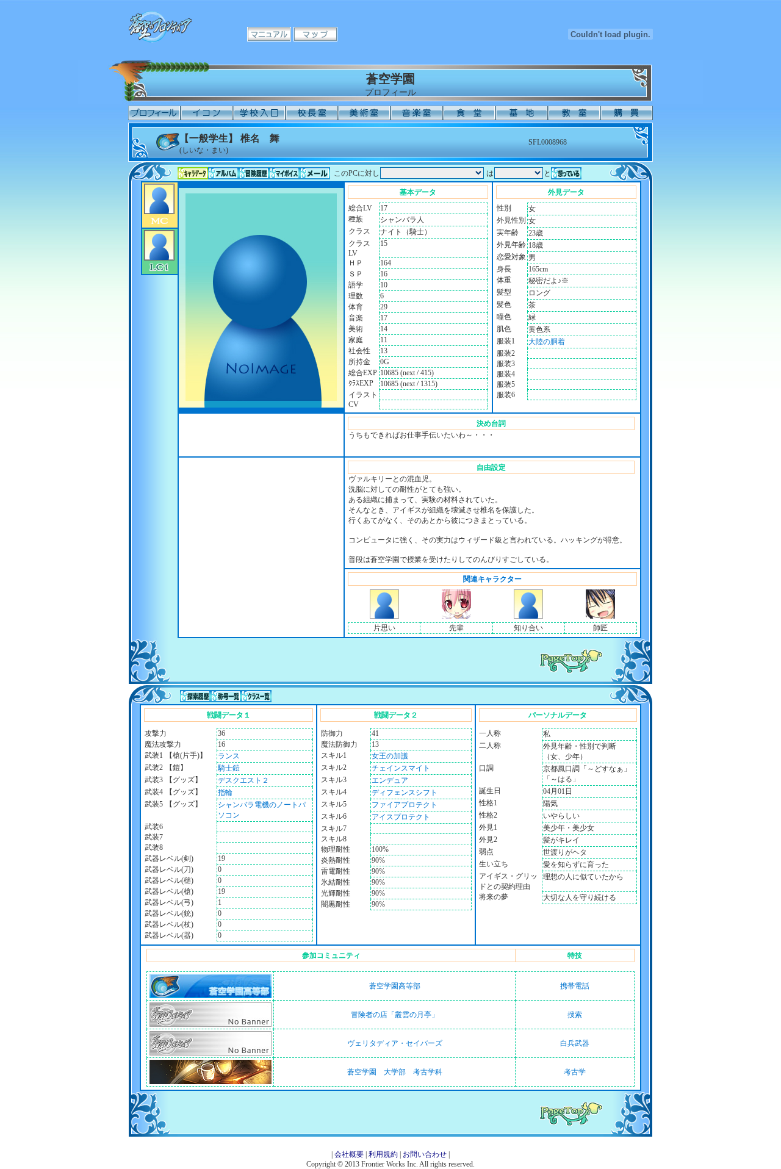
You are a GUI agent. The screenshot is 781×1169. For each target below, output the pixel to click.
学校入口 (259, 113)
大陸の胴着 (546, 341)
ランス (229, 756)
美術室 (364, 113)
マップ (315, 34)
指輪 (225, 792)
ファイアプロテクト (404, 804)
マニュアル (269, 34)
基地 (521, 113)
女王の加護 (390, 756)
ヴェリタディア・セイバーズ (394, 1043)
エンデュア (390, 780)
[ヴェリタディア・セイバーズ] (210, 1053)
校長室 (312, 113)
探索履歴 (195, 696)
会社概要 (349, 1154)
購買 (626, 113)
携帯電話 (574, 986)
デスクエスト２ (243, 780)
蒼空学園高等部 (394, 986)
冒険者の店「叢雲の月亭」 (395, 1014)
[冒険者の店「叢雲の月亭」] (210, 1024)
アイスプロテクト (401, 817)
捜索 (574, 1014)
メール (315, 173)
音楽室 (416, 113)
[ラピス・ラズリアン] (528, 616)
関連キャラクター (492, 579)
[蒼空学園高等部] (210, 995)
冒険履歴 (254, 173)
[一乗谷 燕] (600, 616)
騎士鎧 (229, 768)
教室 (574, 113)
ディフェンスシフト (404, 792)
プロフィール (154, 113)
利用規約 (383, 1154)
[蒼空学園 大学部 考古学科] (210, 1081)
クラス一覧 (256, 696)
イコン (207, 113)
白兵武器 (574, 1043)
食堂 (469, 113)
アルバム (223, 173)
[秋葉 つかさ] (456, 616)
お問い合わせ (425, 1154)
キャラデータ (193, 173)
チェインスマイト (401, 768)
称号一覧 (226, 696)
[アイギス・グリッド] (384, 616)
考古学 (575, 1072)
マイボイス (284, 173)
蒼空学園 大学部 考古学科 (394, 1072)
